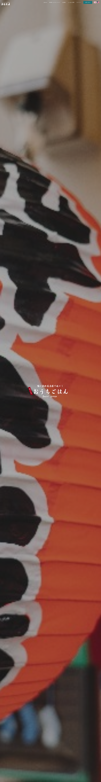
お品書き (64, 2)
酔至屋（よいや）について (54, 2)
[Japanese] (95, 2)
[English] (98, 2)
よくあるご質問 (71, 2)
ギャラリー (79, 2)
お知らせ (45, 2)
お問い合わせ (87, 2)
